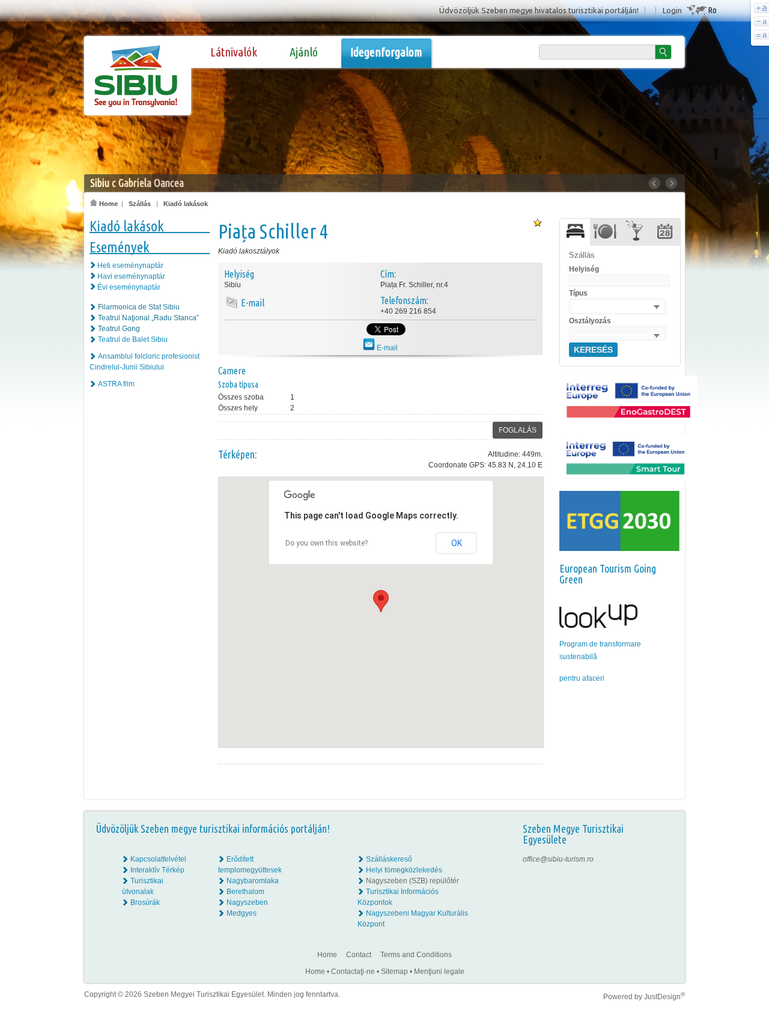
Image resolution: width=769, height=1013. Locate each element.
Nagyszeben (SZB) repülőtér (412, 881)
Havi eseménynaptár (131, 276)
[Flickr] (667, 870)
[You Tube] (666, 891)
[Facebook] (667, 859)
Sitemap (394, 971)
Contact (358, 955)
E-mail (386, 348)
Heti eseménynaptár (130, 265)
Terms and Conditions (416, 955)
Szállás (140, 203)
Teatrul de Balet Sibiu (133, 339)
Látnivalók (233, 52)
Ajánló (304, 52)
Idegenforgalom (386, 52)
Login (672, 10)
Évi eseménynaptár (128, 287)
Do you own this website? (326, 543)
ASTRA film (116, 384)
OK (456, 543)
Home (107, 203)
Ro (712, 10)
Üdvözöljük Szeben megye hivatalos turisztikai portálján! (539, 10)
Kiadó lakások (185, 203)
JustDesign (664, 997)
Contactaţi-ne (353, 971)
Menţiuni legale (439, 971)
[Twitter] (667, 881)
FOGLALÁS (517, 430)
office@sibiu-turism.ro (558, 859)
